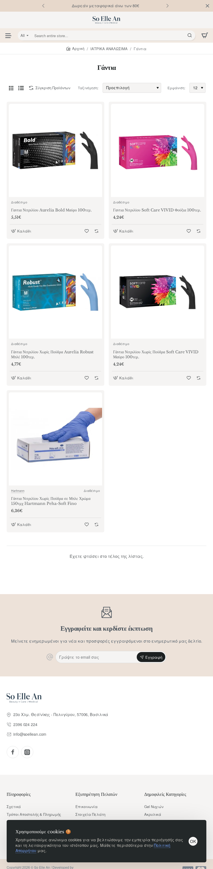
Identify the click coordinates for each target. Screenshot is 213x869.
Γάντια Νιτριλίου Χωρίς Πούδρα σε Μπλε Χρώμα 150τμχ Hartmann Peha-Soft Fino (50, 501)
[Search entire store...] (189, 35)
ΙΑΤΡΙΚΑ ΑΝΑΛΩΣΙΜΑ (109, 48)
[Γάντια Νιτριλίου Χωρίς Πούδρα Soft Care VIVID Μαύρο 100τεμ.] (157, 292)
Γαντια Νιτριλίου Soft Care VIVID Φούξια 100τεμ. (157, 210)
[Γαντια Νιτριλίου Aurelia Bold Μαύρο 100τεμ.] (55, 150)
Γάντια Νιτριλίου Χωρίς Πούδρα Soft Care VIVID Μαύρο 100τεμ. (155, 354)
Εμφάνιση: (176, 87)
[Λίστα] (21, 87)
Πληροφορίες (19, 794)
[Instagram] (27, 752)
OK (193, 841)
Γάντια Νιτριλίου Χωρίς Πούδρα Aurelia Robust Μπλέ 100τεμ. (52, 354)
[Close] (207, 5)
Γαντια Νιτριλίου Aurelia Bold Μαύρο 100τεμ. (51, 210)
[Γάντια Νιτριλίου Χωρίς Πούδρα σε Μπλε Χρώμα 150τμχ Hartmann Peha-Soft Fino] (55, 438)
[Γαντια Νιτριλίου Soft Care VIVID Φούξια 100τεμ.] (157, 150)
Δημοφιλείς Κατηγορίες (165, 794)
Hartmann (17, 490)
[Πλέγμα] (11, 87)
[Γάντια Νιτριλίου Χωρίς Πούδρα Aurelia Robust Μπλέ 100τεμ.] (55, 292)
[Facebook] (13, 752)
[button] (167, 5)
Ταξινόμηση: (88, 87)
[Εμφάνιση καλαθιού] (204, 35)
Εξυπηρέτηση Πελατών (96, 794)
